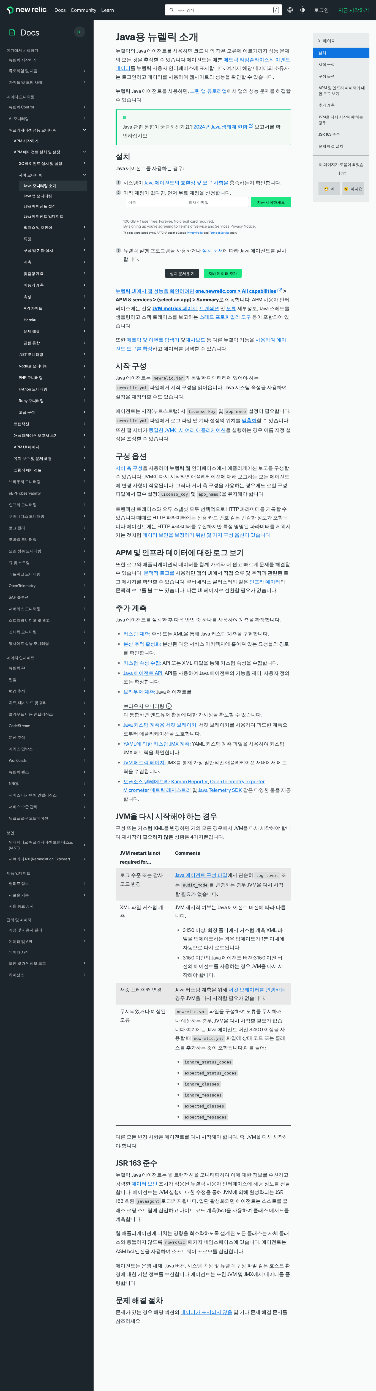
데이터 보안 (144, 1183)
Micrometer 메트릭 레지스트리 (157, 790)
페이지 (174, 308)
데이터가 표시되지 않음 (206, 1312)
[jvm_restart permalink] (221, 816)
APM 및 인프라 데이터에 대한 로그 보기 (341, 90)
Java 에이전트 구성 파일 (201, 875)
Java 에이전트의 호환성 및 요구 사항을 (186, 182)
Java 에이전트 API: (143, 673)
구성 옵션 (326, 75)
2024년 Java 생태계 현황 (220, 126)
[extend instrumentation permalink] (151, 607)
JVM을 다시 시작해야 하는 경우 (340, 119)
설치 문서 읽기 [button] (182, 273)
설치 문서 (212, 250)
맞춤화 (249, 420)
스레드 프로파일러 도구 (225, 316)
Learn (107, 10)
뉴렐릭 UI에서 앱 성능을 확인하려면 (155, 291)
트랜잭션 (209, 308)
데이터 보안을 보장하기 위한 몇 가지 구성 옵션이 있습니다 (206, 534)
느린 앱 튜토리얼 (208, 91)
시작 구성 (326, 64)
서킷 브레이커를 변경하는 (256, 989)
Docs (60, 10)
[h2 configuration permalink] (151, 456)
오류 (231, 308)
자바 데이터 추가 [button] (222, 273)
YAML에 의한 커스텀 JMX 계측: (157, 743)
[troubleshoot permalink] (167, 1300)
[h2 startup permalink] (151, 365)
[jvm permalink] (161, 1162)
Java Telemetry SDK (220, 790)
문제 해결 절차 (330, 145)
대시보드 (195, 339)
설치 (322, 52)
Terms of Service (193, 225)
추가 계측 (326, 104)
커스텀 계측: (136, 633)
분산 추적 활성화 (141, 643)
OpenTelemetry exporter (237, 781)
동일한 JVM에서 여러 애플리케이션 (187, 430)
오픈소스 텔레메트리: (146, 781)
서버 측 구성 (129, 468)
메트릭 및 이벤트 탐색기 (153, 339)
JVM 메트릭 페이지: (144, 762)
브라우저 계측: (139, 691)
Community (83, 10)
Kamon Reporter (189, 781)
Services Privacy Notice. (235, 225)
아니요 (353, 188)
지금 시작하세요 (271, 202)
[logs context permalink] (248, 552)
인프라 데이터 (264, 581)
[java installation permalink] (134, 156)
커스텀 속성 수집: (142, 662)
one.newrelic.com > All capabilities (235, 291)
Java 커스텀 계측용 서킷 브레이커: (160, 724)
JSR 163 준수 (329, 134)
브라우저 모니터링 (144, 706)
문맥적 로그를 (159, 572)
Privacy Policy (195, 232)
